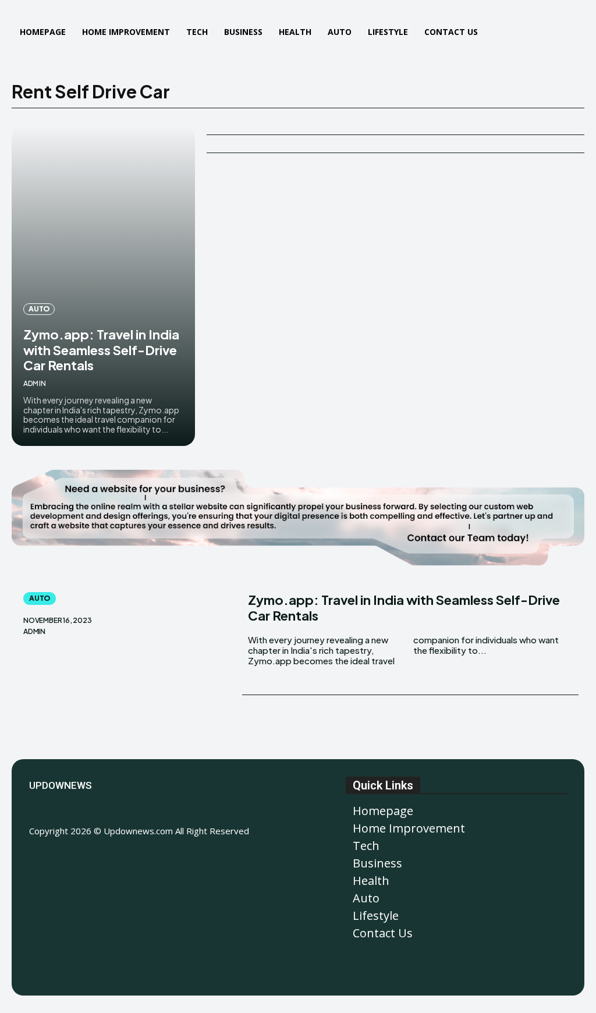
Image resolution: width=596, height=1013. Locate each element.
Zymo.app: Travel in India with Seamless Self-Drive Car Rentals (101, 349)
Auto (39, 308)
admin (34, 383)
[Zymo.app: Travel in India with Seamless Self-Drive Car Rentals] (103, 286)
